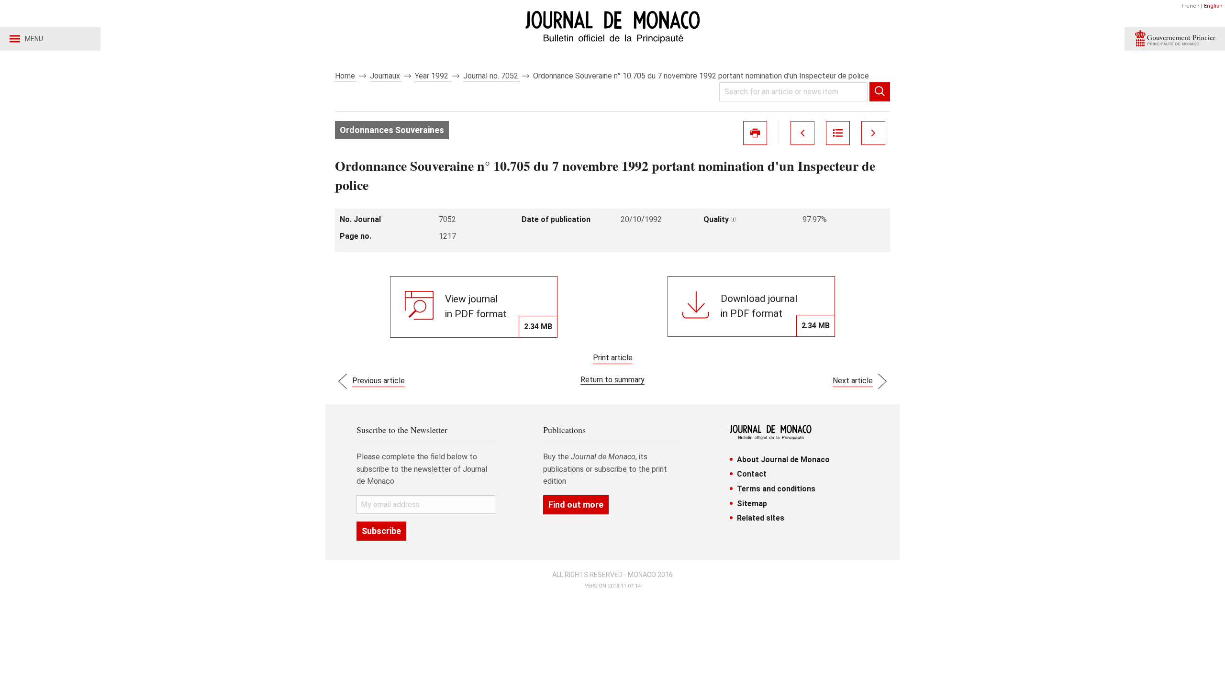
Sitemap (752, 503)
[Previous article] (802, 133)
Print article (613, 357)
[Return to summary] (838, 133)
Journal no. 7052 (491, 75)
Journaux (386, 75)
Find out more (575, 505)
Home (346, 75)
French (1190, 6)
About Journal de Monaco (783, 459)
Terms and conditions (776, 488)
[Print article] (755, 133)
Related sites (760, 517)
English (1213, 6)
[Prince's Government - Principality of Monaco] (1175, 39)
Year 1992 (432, 75)
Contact (752, 473)
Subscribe (381, 531)
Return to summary (612, 379)
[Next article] (873, 133)
